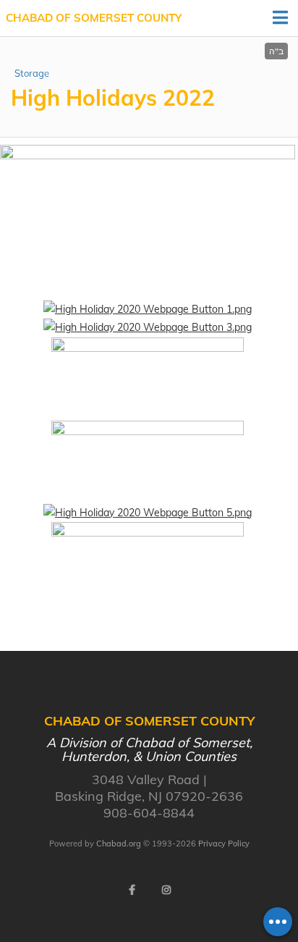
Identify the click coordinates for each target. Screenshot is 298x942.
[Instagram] (166, 890)
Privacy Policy (224, 843)
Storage (31, 73)
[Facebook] (131, 890)
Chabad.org (118, 843)
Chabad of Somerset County (94, 18)
